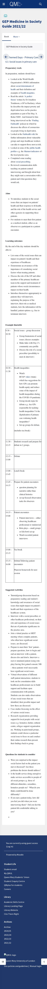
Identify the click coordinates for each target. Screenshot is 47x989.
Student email (10, 869)
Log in (9, 846)
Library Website (11, 910)
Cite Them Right (11, 914)
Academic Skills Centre (14, 902)
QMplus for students (13, 885)
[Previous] (6, 57)
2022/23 (7, 938)
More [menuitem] (15, 36)
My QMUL (8, 873)
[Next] (41, 57)
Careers (7, 889)
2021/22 (7, 942)
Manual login (36, 966)
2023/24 (7, 935)
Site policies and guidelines (16, 966)
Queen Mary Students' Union (16, 877)
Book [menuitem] (6, 36)
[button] (40, 4)
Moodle (20, 854)
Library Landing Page (13, 906)
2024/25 (7, 931)
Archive (7, 927)
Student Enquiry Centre (14, 881)
